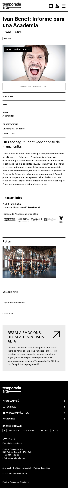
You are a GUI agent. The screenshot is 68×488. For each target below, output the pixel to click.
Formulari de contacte (12, 443)
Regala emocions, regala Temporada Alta (26, 337)
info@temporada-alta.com (14, 458)
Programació (11, 401)
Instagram (29, 430)
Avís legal (7, 468)
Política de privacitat (22, 468)
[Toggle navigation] (63, 6)
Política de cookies (42, 468)
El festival (9, 407)
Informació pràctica (16, 413)
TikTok (55, 430)
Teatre (7, 38)
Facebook (14, 430)
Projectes (9, 418)
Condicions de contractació (15, 473)
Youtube (43, 430)
